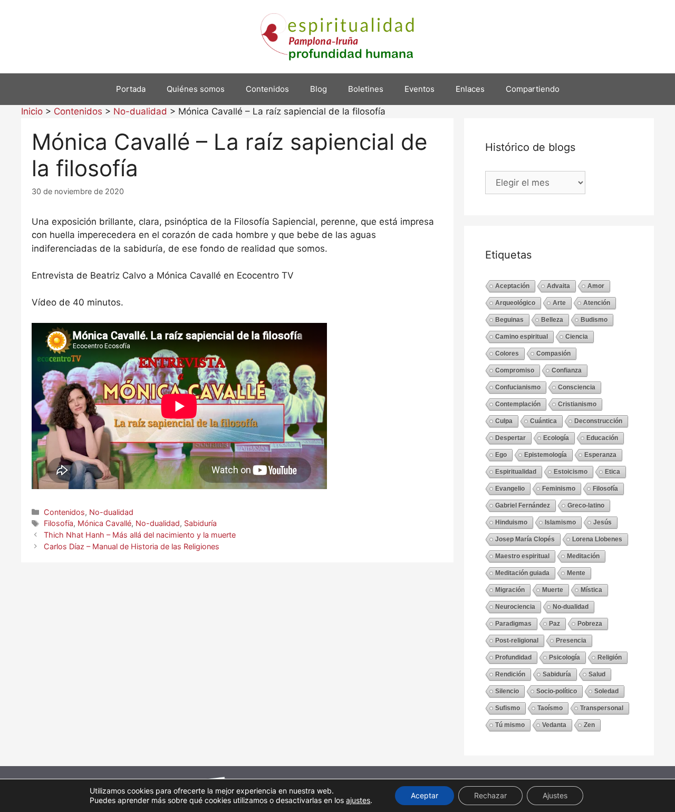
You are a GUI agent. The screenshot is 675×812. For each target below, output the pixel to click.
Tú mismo (510, 725)
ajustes (358, 800)
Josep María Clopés (525, 539)
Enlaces (470, 89)
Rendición (510, 674)
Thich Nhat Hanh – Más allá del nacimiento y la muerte (140, 534)
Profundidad (513, 657)
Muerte (552, 590)
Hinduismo (511, 522)
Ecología (556, 438)
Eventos (419, 89)
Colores (507, 353)
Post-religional (516, 640)
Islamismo (560, 522)
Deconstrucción (598, 421)
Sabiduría (200, 523)
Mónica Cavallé (104, 523)
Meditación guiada (522, 573)
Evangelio (510, 488)
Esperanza (600, 454)
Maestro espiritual (522, 556)
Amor (595, 286)
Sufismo (507, 708)
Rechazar (490, 795)
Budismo (594, 319)
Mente (576, 573)
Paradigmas (513, 623)
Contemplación (518, 404)
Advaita (558, 286)
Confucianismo (518, 387)
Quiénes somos (196, 89)
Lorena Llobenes (597, 539)
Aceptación (512, 286)
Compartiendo (533, 89)
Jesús (602, 522)
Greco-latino (585, 505)
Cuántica (543, 421)
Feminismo (558, 488)
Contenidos (267, 89)
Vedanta (554, 725)
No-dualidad (111, 512)
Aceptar (424, 795)
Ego (501, 454)
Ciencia (576, 336)
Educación (602, 438)
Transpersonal (601, 708)
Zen (589, 725)
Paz (554, 623)
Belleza (552, 319)
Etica (612, 471)
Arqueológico (515, 303)
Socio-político (556, 691)
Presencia (571, 640)
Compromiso (514, 370)
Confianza (567, 370)
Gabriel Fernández (522, 505)
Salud (597, 674)
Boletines (365, 89)
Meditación (583, 556)
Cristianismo (577, 404)
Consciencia (576, 387)
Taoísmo (550, 708)
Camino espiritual (521, 336)
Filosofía (58, 523)
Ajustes (555, 795)
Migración (510, 590)
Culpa (504, 421)
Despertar (510, 438)
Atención (596, 303)
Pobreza (589, 623)
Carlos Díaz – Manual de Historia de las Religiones (131, 546)
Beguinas (509, 319)
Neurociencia (515, 606)
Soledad (606, 691)
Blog (318, 89)
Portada (131, 89)
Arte (559, 303)
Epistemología (545, 454)
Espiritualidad (515, 471)
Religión (609, 657)
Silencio (507, 691)
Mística (591, 590)
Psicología (564, 657)
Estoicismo (570, 471)
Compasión (553, 353)
